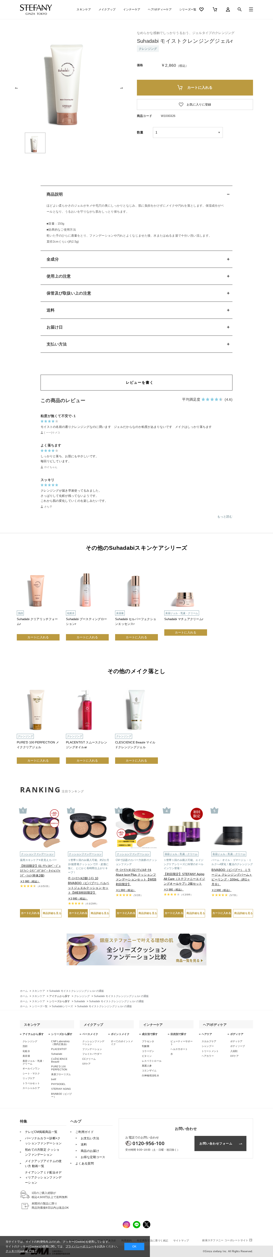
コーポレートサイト (225, 1240)
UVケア (86, 1063)
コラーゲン (148, 1051)
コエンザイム (149, 1070)
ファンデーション (92, 1049)
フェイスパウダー (92, 1054)
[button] (16, 88)
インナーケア (131, 9)
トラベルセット (31, 1083)
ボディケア (236, 1041)
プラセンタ (148, 1041)
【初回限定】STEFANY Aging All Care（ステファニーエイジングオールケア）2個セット (184, 878)
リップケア (29, 1078)
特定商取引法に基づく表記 (152, 1240)
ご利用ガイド (84, 1131)
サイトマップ (181, 1240)
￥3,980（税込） (30, 881)
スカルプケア (209, 1041)
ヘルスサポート (179, 1049)
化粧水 (26, 1051)
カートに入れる (38, 637)
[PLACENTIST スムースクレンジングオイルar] (87, 729)
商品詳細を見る (52, 913)
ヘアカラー (208, 1056)
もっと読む (225, 516)
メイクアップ (107, 9)
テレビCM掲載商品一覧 (41, 1131)
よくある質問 (84, 1163)
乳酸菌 (145, 1046)
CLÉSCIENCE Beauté (59, 1060)
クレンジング (30, 1041)
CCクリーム (89, 1059)
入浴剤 (234, 1051)
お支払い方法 (90, 1138)
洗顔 (25, 1046)
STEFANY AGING (61, 1089)
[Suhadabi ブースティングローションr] (87, 605)
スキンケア (84, 9)
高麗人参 (147, 1065)
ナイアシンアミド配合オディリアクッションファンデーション (43, 1177)
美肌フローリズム (61, 1074)
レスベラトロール (151, 1061)
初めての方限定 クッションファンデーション (42, 1152)
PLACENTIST (59, 1049)
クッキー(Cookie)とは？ (21, 1251)
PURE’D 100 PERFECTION (59, 1068)
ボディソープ (237, 1046)
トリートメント (210, 1051)
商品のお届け (90, 1150)
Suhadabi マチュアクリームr (183, 619)
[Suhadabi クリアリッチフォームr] (38, 605)
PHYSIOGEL (58, 1084)
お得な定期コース (93, 1157)
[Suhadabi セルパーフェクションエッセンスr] (136, 605)
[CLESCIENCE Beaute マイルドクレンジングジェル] (136, 729)
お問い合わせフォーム (215, 1143)
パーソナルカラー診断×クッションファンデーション (43, 1140)
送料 (84, 1144)
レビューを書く (140, 382)
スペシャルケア (31, 1088)
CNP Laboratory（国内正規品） (60, 1043)
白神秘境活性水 (150, 1075)
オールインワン (31, 1068)
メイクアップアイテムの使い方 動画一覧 (43, 1163)
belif (53, 1079)
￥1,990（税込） (126, 890)
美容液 (26, 1056)
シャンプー (208, 1046)
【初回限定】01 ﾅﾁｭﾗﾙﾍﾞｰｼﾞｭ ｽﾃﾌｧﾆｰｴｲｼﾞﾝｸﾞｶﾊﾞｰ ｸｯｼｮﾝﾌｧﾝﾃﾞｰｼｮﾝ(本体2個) (40, 870)
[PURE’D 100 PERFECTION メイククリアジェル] (38, 729)
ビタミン (147, 1056)
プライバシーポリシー (80, 1246)
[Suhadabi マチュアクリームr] (185, 605)
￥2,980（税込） (221, 890)
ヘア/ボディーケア (160, 9)
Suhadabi (56, 1054)
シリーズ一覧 (187, 9)
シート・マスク (31, 1073)
